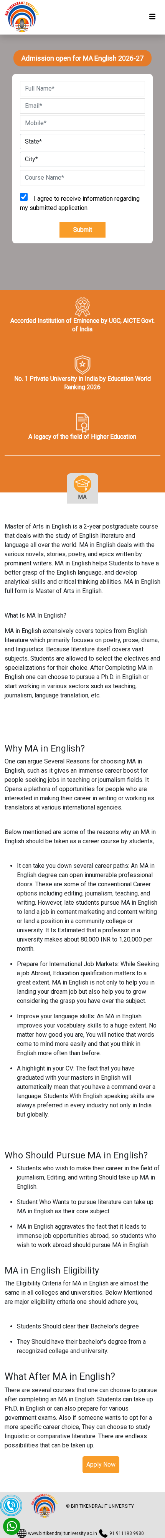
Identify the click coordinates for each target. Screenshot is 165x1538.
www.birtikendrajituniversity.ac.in (62, 1533)
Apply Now (101, 1464)
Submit (82, 229)
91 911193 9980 (126, 1533)
